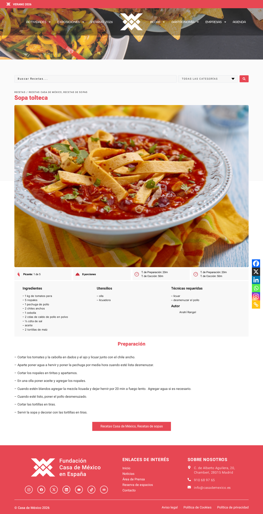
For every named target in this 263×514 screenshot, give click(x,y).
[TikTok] (91, 489)
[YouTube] (79, 489)
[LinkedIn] (66, 489)
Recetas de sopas (150, 426)
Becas (155, 22)
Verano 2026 (102, 22)
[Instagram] (256, 296)
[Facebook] (256, 263)
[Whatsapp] (256, 288)
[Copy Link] (256, 304)
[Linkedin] (256, 280)
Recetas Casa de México (118, 426)
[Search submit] (244, 78)
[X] (256, 272)
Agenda (239, 22)
